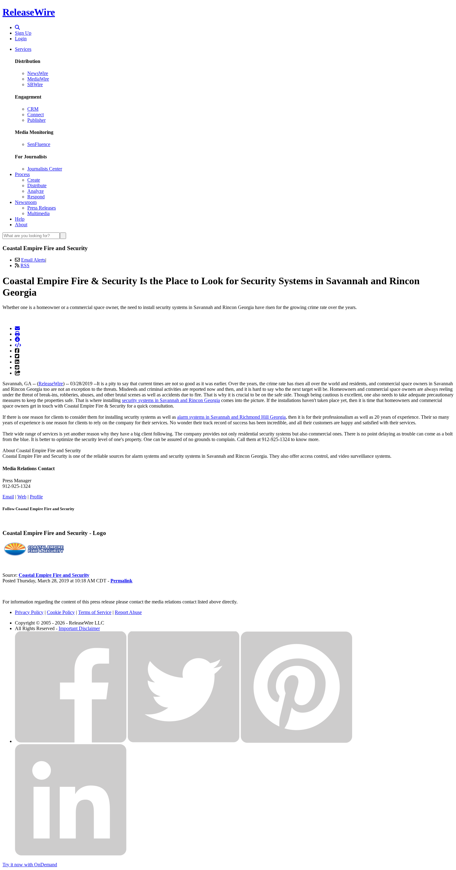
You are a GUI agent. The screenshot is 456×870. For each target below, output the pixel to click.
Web (21, 496)
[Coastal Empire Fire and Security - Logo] (33, 554)
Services (23, 49)
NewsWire (37, 73)
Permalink (121, 580)
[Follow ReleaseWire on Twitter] (183, 741)
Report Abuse (128, 612)
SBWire (35, 84)
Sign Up (23, 33)
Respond (36, 196)
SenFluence (38, 144)
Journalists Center (44, 168)
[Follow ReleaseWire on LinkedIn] (71, 854)
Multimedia (38, 213)
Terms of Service (94, 612)
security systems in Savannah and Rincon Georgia (171, 400)
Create (33, 180)
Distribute (37, 185)
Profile (36, 496)
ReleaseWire (28, 12)
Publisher (36, 120)
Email (8, 496)
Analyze (35, 191)
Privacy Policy (29, 612)
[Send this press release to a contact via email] (17, 328)
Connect (35, 114)
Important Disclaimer (79, 628)
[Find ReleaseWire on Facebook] (71, 741)
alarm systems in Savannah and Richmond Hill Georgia (231, 417)
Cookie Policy (61, 612)
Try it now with (29, 864)
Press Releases (41, 207)
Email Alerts (33, 260)
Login (21, 38)
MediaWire (38, 79)
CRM (32, 109)
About (21, 224)
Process (22, 174)
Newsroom (26, 202)
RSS (24, 265)
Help (20, 219)
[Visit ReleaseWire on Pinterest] (296, 741)
